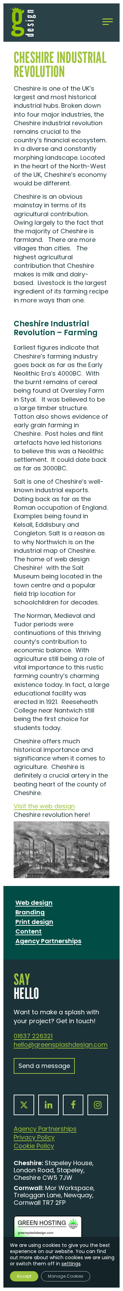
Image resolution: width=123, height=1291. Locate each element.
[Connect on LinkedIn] (48, 1105)
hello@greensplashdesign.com (61, 1044)
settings (71, 1264)
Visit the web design (44, 806)
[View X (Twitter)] (24, 1105)
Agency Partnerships (48, 941)
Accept (24, 1276)
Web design (34, 902)
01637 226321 (33, 1036)
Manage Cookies (65, 1276)
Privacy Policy (34, 1137)
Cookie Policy (34, 1146)
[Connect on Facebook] (73, 1105)
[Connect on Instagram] (97, 1105)
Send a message (44, 1065)
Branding (30, 912)
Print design (34, 921)
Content (28, 931)
